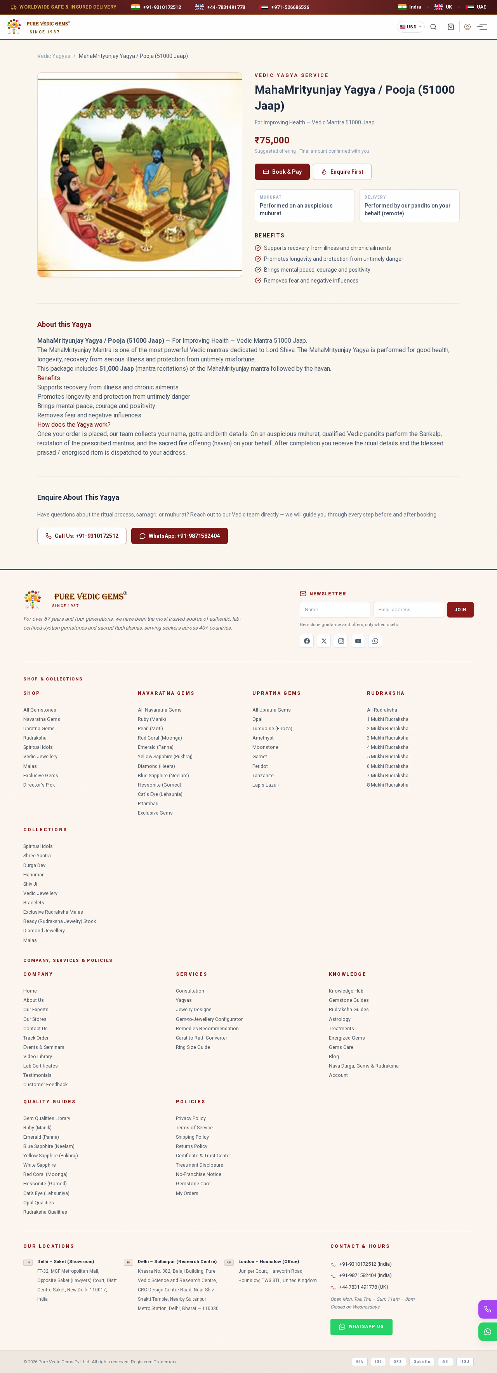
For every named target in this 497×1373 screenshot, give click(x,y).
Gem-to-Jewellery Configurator (209, 1019)
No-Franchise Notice (198, 1174)
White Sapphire (39, 1165)
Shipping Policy (192, 1137)
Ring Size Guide (193, 1047)
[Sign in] (467, 27)
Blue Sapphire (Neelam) (163, 775)
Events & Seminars (43, 1047)
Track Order (36, 1038)
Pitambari (148, 803)
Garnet (259, 756)
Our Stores (35, 1019)
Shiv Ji (30, 884)
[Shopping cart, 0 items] (451, 27)
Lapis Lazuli (265, 785)
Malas (30, 766)
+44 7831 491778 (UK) (363, 1287)
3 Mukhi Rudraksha (387, 738)
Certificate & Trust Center (203, 1155)
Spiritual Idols (38, 747)
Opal (257, 719)
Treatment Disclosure (199, 1165)
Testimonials (37, 1075)
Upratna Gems (39, 728)
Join (460, 609)
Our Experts (36, 1009)
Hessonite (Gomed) (159, 785)
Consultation (190, 991)
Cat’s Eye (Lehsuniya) (46, 1193)
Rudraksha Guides (349, 1009)
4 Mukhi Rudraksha (387, 747)
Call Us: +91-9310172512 (86, 536)
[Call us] (487, 1309)
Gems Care (341, 1047)
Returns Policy (191, 1146)
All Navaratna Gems (160, 710)
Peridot (260, 766)
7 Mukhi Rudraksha (387, 775)
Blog (334, 1056)
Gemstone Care (193, 1183)
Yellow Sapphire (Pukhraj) (165, 756)
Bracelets (33, 902)
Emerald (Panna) (156, 747)
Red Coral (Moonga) (160, 738)
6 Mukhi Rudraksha (387, 766)
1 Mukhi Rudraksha (387, 719)
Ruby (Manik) (152, 719)
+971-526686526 (290, 7)
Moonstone (265, 747)
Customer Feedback (45, 1084)
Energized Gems (347, 1038)
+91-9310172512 (162, 7)
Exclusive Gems (40, 775)
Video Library (37, 1056)
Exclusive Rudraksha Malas (53, 912)
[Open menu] (483, 26)
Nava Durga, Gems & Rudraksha (364, 1066)
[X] (324, 641)
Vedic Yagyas (53, 56)
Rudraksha (35, 738)
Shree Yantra (37, 855)
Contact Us (35, 1028)
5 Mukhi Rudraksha (387, 756)
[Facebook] (307, 641)
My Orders (187, 1193)
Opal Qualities (38, 1203)
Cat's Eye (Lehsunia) (160, 794)
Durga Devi (35, 865)
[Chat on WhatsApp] (487, 1331)
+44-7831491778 (226, 7)
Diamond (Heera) (156, 766)
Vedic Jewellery (40, 756)
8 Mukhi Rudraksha (387, 785)
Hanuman (34, 875)
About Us (33, 1000)
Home (30, 991)
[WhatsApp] (375, 641)
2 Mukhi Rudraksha (387, 728)
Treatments (341, 1028)
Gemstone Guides (349, 1000)
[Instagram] (341, 641)
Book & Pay (287, 172)
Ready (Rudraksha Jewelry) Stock (59, 921)
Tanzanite (263, 775)
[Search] (433, 27)
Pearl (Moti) (150, 728)
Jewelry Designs (194, 1009)
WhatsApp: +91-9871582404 (184, 536)
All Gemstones (39, 710)
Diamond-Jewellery (44, 930)
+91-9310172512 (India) (365, 1264)
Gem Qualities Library (46, 1118)
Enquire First (346, 172)
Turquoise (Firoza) (272, 728)
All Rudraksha (382, 710)
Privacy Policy (191, 1118)
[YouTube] (358, 641)
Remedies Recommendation (207, 1028)
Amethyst (263, 738)
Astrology (340, 1019)
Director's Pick (39, 785)
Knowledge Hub (346, 991)
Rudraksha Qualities (45, 1212)
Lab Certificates (40, 1066)
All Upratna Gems (271, 710)
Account (338, 1075)
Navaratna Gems (41, 719)
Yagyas (184, 1000)
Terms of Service (194, 1128)
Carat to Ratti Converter (201, 1038)
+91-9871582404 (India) (365, 1275)
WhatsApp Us (366, 1326)
